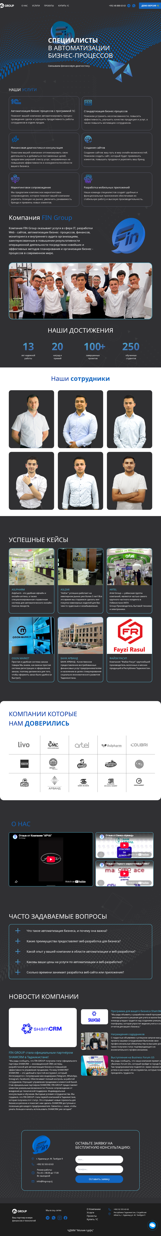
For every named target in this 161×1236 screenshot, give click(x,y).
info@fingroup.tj (44, 1181)
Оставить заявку (99, 1179)
